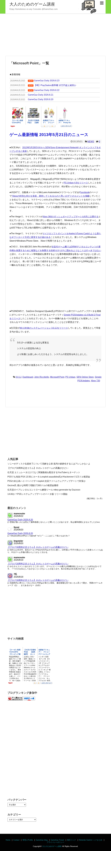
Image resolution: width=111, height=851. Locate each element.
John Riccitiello (41, 377)
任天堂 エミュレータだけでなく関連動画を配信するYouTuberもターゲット (43, 472)
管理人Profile (27, 840)
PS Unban (70, 377)
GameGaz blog (42, 840)
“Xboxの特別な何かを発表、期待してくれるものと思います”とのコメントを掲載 (50, 196)
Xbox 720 (95, 381)
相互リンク (71, 840)
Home (8, 840)
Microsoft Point (57, 377)
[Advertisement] (55, 35)
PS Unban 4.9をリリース (76, 183)
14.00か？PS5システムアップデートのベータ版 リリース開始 (37, 494)
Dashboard (27, 377)
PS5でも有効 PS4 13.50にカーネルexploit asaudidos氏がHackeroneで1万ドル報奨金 (48, 477)
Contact (16, 840)
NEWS (90, 141)
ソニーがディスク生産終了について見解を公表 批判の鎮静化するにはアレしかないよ (48, 464)
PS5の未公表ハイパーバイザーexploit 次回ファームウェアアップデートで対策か (46, 481)
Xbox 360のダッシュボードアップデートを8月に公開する (70, 216)
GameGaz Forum (57, 840)
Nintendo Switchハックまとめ (90, 840)
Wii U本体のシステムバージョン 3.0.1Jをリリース (43, 328)
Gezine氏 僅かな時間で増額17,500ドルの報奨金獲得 (32, 485)
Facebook (84, 192)
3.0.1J (18, 377)
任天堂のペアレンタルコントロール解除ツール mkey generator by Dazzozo (43, 490)
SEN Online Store (85, 377)
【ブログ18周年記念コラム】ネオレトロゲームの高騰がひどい (37, 468)
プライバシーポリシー (55, 842)
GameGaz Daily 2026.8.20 (20, 520)
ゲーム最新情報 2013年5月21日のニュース (48, 134)
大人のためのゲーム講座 (32, 4)
